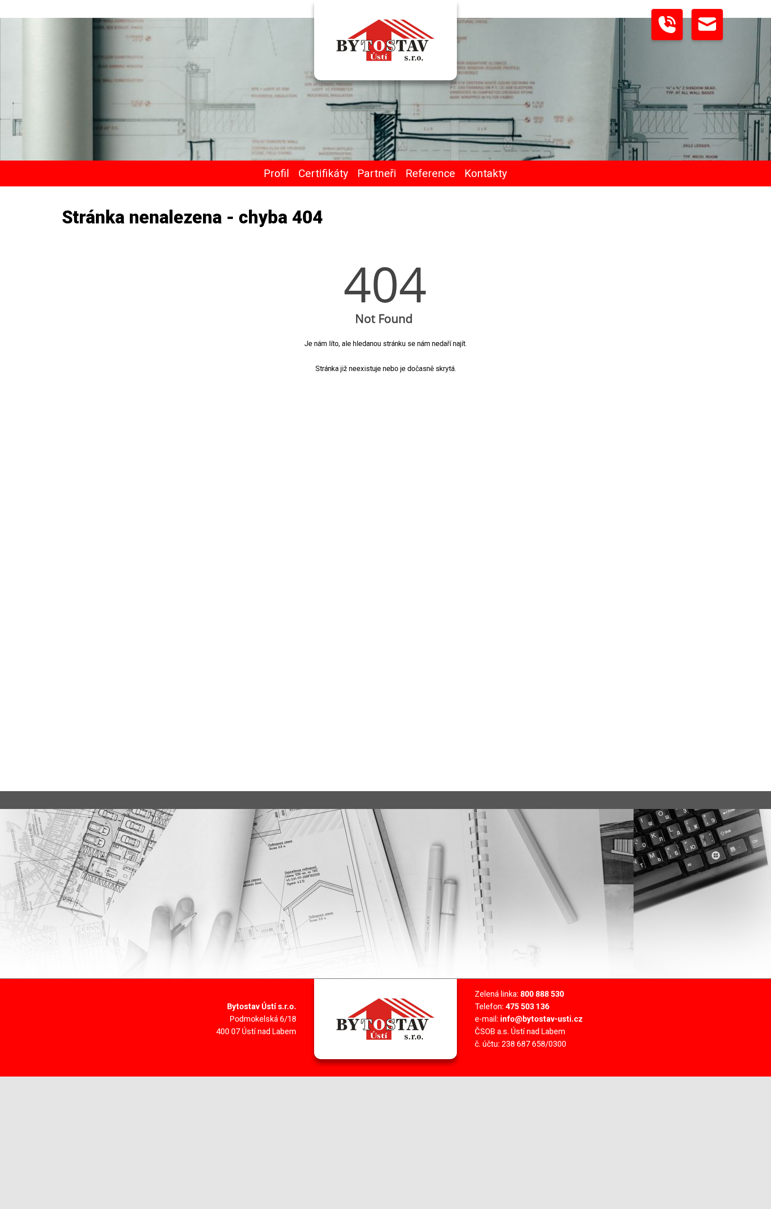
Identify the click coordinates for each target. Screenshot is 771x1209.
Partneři (376, 173)
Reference (430, 173)
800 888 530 (542, 994)
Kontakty (485, 173)
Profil (276, 173)
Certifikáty (323, 173)
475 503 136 (527, 1006)
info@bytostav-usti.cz (541, 1018)
